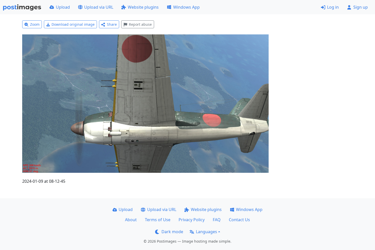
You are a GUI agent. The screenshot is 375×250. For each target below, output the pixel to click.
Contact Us (239, 219)
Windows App (186, 7)
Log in (333, 7)
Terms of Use (157, 219)
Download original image (73, 24)
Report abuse (140, 24)
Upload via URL (98, 7)
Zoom (35, 24)
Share (112, 24)
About (131, 219)
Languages (206, 231)
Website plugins (143, 7)
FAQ (217, 219)
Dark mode (172, 231)
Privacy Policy (192, 219)
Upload (63, 7)
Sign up (360, 7)
